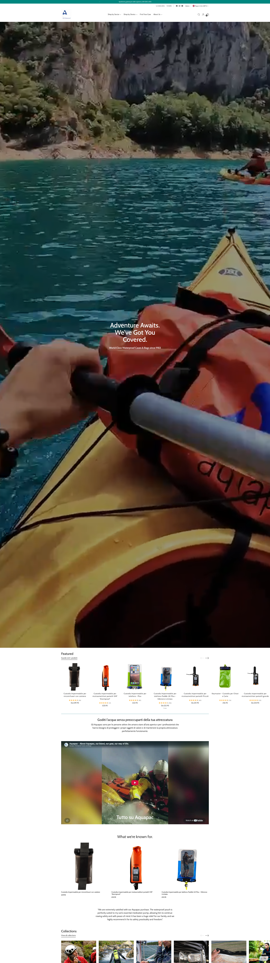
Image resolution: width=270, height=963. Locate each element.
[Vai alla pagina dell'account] (203, 14)
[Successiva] (170, 2)
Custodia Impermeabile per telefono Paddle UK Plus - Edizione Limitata (165, 696)
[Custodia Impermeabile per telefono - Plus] (135, 677)
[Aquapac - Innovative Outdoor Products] (66, 14)
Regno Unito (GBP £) (201, 6)
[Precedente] (99, 2)
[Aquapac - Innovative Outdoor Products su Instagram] (179, 6)
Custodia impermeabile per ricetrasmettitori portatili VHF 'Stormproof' (104, 696)
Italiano (187, 6)
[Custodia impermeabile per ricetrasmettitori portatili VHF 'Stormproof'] (105, 677)
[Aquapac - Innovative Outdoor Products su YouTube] (182, 6)
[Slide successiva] (207, 658)
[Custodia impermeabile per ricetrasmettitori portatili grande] (255, 677)
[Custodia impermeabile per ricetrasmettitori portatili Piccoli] (195, 677)
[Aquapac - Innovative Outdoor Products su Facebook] (177, 6)
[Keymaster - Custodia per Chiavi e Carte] (225, 677)
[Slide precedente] (202, 658)
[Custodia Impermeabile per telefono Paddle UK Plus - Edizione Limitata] (165, 677)
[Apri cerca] (199, 14)
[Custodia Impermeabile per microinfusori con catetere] (75, 677)
